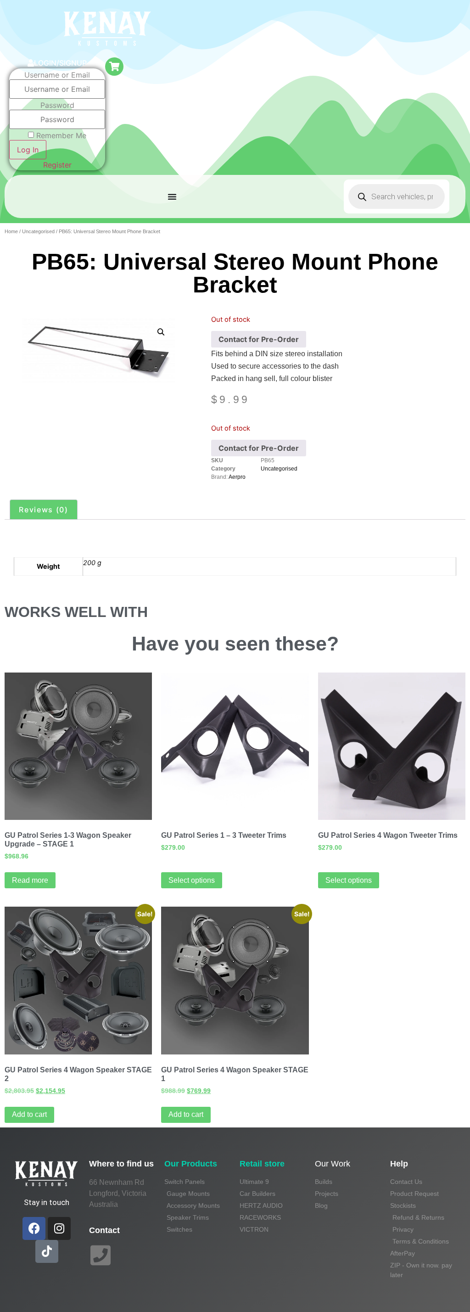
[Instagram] (59, 1228)
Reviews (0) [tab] (43, 509)
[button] (160, 332)
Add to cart (29, 1114)
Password (57, 105)
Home (11, 231)
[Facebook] (33, 1228)
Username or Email (57, 74)
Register (57, 164)
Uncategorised (38, 231)
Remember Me (61, 135)
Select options (191, 880)
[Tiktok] (46, 1251)
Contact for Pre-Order (258, 339)
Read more (30, 880)
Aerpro (237, 477)
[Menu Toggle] (172, 196)
